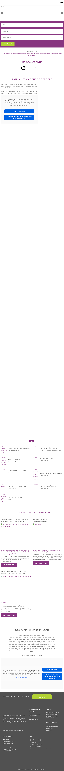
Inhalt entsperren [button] (19, 111)
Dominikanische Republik (9, 552)
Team (30, 717)
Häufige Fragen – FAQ (52, 712)
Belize (25, 552)
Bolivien (14, 554)
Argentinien (12, 550)
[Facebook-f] (7, 727)
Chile (29, 550)
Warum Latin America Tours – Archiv (34, 714)
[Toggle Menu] (61, 2)
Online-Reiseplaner (8, 747)
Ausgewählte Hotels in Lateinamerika (9, 750)
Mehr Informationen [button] (19, 108)
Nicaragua (8, 554)
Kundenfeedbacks (33, 719)
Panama (38, 552)
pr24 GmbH (43, 769)
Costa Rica (4, 550)
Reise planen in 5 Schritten (8, 744)
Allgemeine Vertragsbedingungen (52, 725)
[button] (2, 13)
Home (2, 6)
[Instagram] (4, 727)
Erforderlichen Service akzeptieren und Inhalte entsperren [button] (19, 117)
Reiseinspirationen (8, 741)
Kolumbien (23, 550)
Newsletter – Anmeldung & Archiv (52, 717)
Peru (17, 550)
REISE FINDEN (7, 43)
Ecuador (19, 552)
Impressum (49, 730)
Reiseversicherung (51, 714)
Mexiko (20, 554)
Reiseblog (6, 739)
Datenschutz (49, 728)
